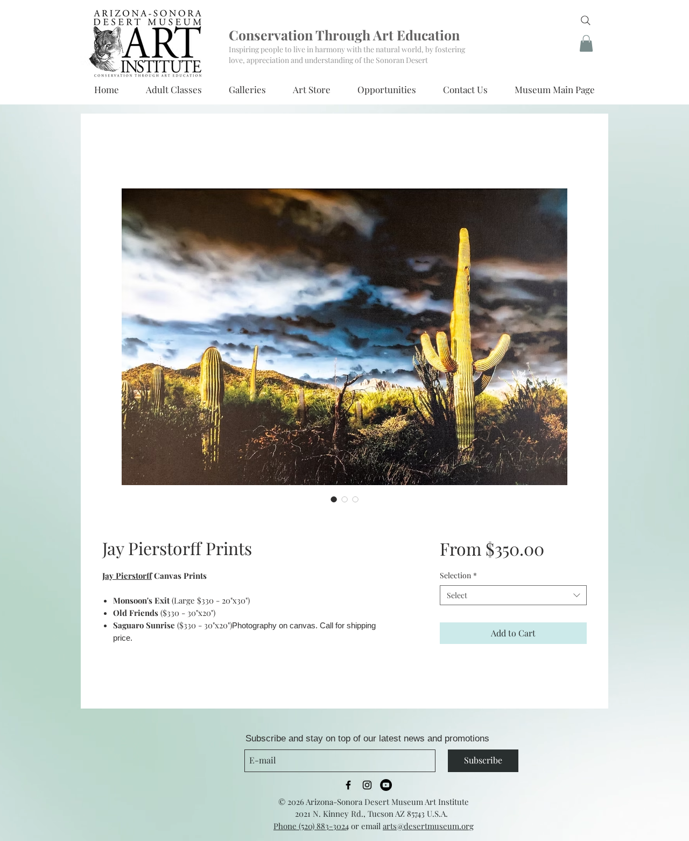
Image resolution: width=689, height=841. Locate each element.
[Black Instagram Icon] (367, 785)
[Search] (585, 20)
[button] (586, 43)
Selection (458, 575)
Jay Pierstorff (127, 575)
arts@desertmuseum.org (428, 826)
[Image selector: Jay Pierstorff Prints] (333, 499)
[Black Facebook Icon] (348, 785)
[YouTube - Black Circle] (386, 785)
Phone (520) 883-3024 (311, 826)
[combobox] (513, 595)
